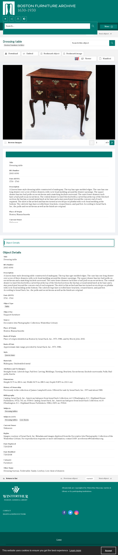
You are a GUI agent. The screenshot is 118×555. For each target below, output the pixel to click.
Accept (108, 550)
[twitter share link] (70, 512)
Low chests (24, 420)
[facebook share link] (64, 512)
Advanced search (11, 31)
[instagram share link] (76, 512)
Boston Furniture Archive (14, 45)
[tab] (59, 154)
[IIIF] (76, 58)
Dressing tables (11, 411)
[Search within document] (112, 43)
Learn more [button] (75, 550)
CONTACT (7, 511)
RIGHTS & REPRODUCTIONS (14, 514)
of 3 (107, 142)
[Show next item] (112, 142)
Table (7, 306)
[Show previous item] (91, 142)
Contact (59, 540)
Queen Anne (10, 355)
